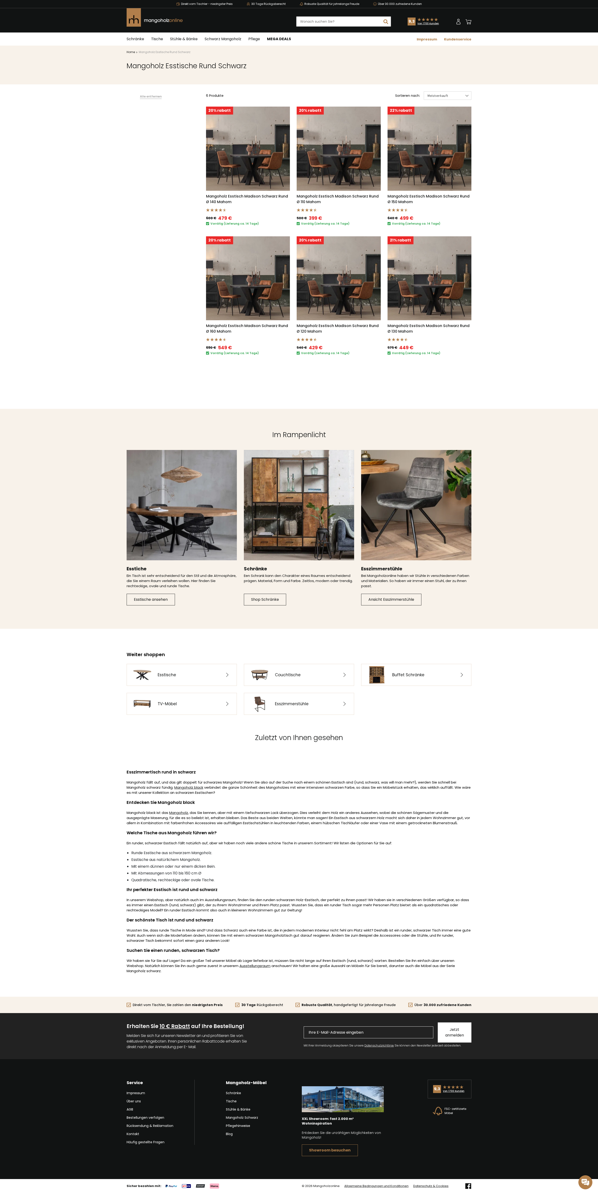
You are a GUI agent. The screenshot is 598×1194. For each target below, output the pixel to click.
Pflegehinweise (238, 1125)
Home (131, 52)
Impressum (427, 39)
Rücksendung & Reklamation (150, 1125)
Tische (157, 39)
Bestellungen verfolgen (145, 1117)
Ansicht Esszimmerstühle (391, 599)
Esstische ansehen (151, 599)
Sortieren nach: (407, 95)
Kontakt (133, 1134)
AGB (130, 1109)
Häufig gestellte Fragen (145, 1142)
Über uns (134, 1101)
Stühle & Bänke (184, 39)
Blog (229, 1134)
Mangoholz (178, 812)
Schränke (135, 39)
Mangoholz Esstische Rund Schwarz (164, 52)
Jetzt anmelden (454, 1032)
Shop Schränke (265, 599)
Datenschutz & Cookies (430, 1186)
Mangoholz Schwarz (242, 1117)
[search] (386, 21)
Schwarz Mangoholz (223, 39)
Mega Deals (279, 39)
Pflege (254, 39)
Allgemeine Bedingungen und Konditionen (376, 1186)
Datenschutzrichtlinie (379, 1045)
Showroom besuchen (330, 1150)
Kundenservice (457, 39)
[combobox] (343, 21)
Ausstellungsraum (255, 965)
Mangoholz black (188, 787)
